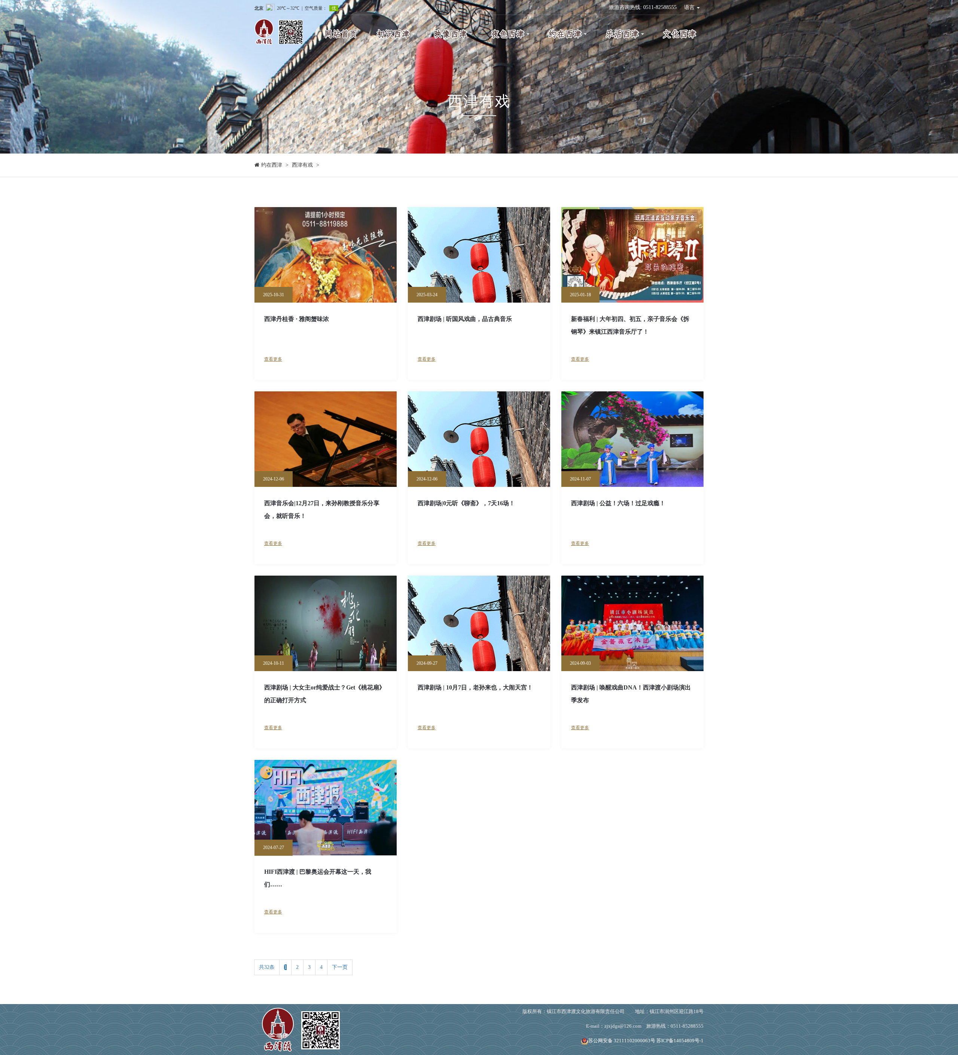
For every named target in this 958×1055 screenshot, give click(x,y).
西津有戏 (302, 165)
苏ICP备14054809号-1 (680, 1040)
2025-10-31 (273, 294)
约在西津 (271, 165)
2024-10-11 (273, 663)
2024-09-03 (580, 663)
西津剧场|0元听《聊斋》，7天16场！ (466, 503)
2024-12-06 (273, 479)
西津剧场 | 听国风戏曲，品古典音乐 (465, 319)
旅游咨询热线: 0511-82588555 (643, 7)
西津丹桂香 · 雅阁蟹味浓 (296, 319)
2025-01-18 (580, 294)
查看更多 (273, 359)
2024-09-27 (427, 663)
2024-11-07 (580, 479)
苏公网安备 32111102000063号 (621, 1040)
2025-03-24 (427, 294)
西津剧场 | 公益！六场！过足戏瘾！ (618, 503)
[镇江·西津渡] (300, 1029)
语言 (690, 7)
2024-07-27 (273, 847)
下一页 (340, 967)
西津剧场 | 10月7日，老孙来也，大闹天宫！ (475, 687)
